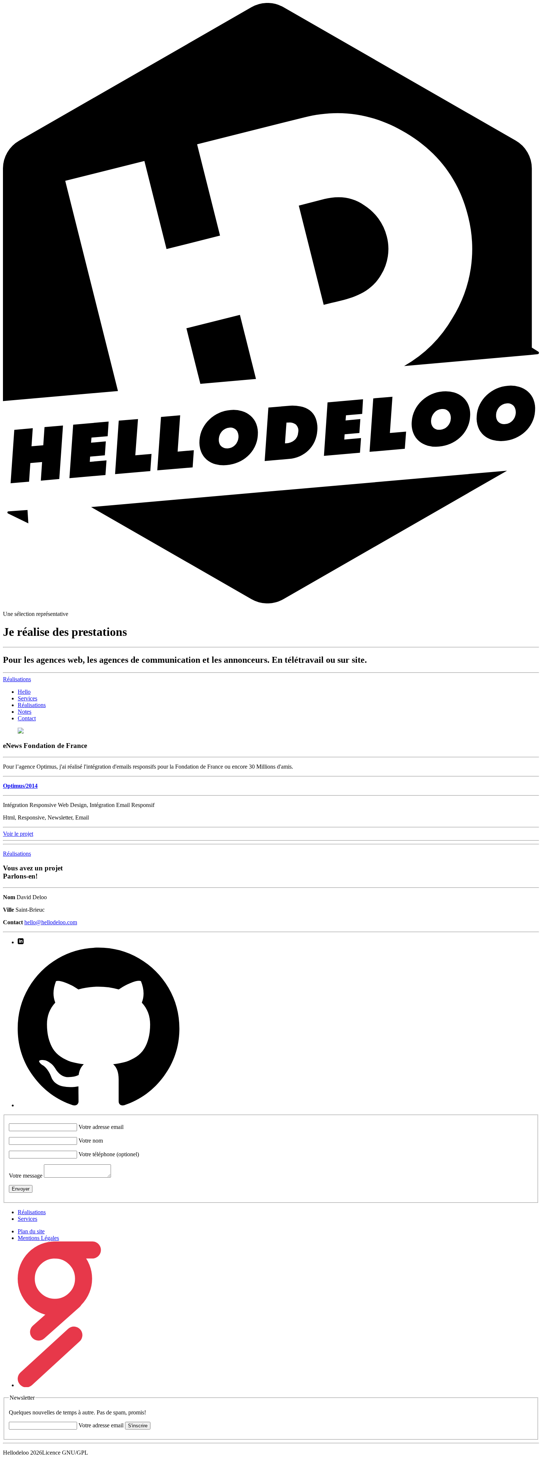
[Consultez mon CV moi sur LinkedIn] (21, 942)
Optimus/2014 (20, 786)
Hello (24, 692)
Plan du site (31, 1231)
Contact (27, 718)
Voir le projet (18, 834)
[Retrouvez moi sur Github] (99, 1105)
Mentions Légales (38, 1238)
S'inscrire (137, 1425)
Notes (24, 712)
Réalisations (32, 705)
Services (27, 698)
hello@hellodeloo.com (50, 922)
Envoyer (20, 1189)
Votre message (25, 1175)
